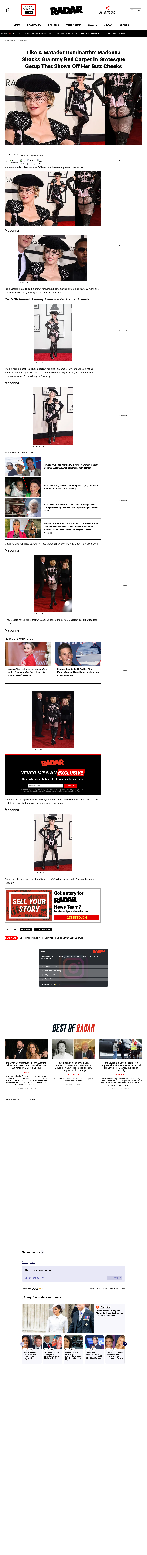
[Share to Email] (39, 160)
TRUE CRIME (73, 25)
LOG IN (136, 10)
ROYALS (92, 25)
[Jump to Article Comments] (6, 160)
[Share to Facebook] (14, 160)
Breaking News (43, 929)
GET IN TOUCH (77, 918)
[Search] (7, 12)
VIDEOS (108, 25)
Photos (14, 40)
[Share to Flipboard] (31, 160)
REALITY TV (34, 25)
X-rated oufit (47, 879)
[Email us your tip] (28, 15)
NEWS (16, 25)
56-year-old (15, 369)
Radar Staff (13, 154)
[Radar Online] (66, 10)
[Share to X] (22, 160)
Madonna (24, 40)
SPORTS (124, 25)
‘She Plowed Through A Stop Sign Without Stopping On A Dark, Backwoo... (52, 938)
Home (7, 40)
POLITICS (53, 25)
